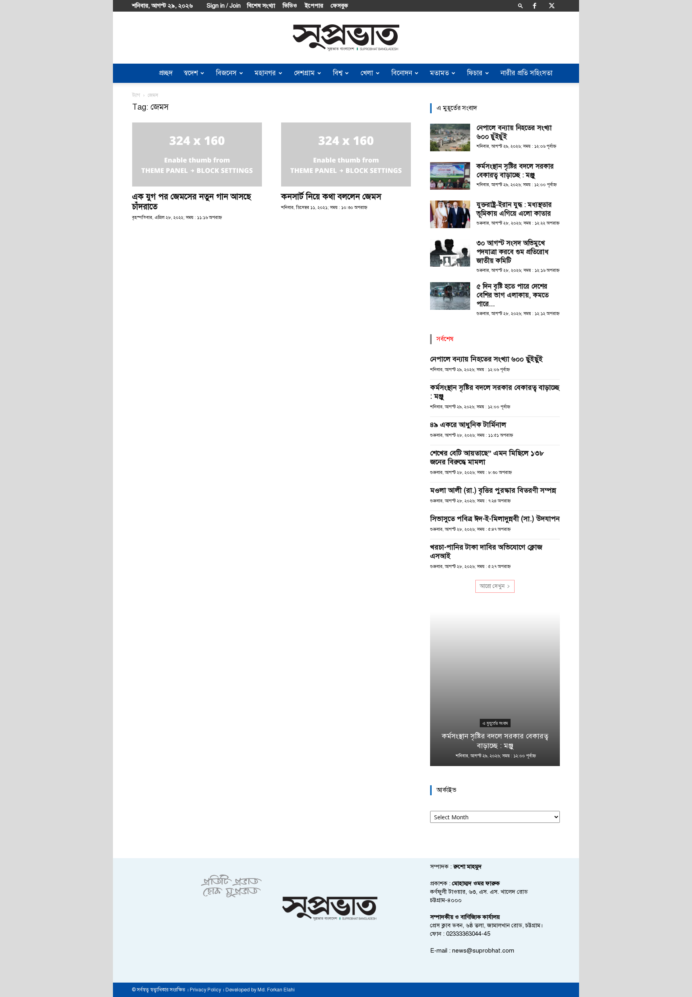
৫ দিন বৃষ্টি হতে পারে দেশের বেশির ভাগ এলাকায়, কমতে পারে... (513, 295)
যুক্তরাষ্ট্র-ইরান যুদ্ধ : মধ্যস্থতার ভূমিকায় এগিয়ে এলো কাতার (514, 209)
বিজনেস (226, 73)
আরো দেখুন (492, 586)
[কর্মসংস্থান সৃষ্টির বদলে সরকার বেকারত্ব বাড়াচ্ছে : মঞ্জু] (450, 176)
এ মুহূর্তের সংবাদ (495, 723)
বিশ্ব (337, 73)
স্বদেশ (191, 73)
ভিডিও (290, 5)
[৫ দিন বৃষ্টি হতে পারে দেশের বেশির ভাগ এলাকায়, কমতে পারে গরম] (450, 296)
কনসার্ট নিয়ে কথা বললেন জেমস (331, 196)
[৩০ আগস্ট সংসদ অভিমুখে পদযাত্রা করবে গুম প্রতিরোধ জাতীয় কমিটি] (450, 253)
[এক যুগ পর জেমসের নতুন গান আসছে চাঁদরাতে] (197, 154)
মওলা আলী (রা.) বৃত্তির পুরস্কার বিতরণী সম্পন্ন (493, 490)
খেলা (366, 73)
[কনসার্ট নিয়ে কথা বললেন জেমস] (346, 154)
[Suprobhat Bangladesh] (346, 38)
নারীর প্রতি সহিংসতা (527, 73)
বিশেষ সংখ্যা (261, 5)
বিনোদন (401, 73)
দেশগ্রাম (304, 73)
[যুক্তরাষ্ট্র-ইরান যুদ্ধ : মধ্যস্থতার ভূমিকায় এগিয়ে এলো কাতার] (450, 214)
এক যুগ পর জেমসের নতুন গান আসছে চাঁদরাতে (191, 201)
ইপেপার (314, 5)
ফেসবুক (339, 5)
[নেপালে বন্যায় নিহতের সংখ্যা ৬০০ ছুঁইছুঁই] (450, 137)
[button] (521, 5)
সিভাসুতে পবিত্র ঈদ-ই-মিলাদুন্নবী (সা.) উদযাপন (495, 518)
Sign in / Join (224, 5)
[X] (552, 5)
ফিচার (475, 73)
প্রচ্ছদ (166, 73)
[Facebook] (535, 5)
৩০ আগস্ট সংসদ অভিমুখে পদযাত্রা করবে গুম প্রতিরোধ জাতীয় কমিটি (513, 252)
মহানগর (265, 73)
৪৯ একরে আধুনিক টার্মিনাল (468, 424)
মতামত (439, 73)
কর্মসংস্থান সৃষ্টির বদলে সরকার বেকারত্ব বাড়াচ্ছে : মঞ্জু (515, 170)
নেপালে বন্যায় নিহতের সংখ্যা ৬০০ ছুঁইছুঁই (486, 359)
